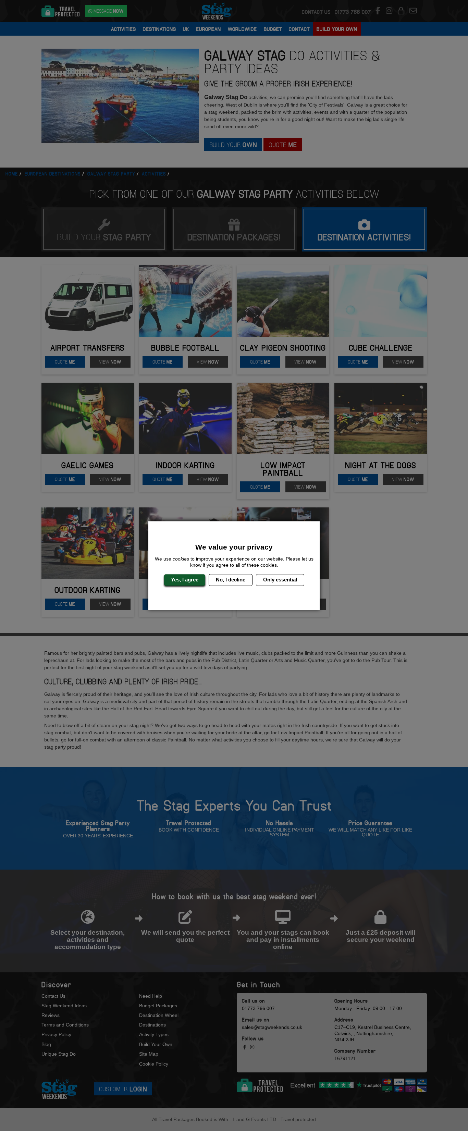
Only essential (280, 580)
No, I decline (230, 580)
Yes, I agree (184, 580)
